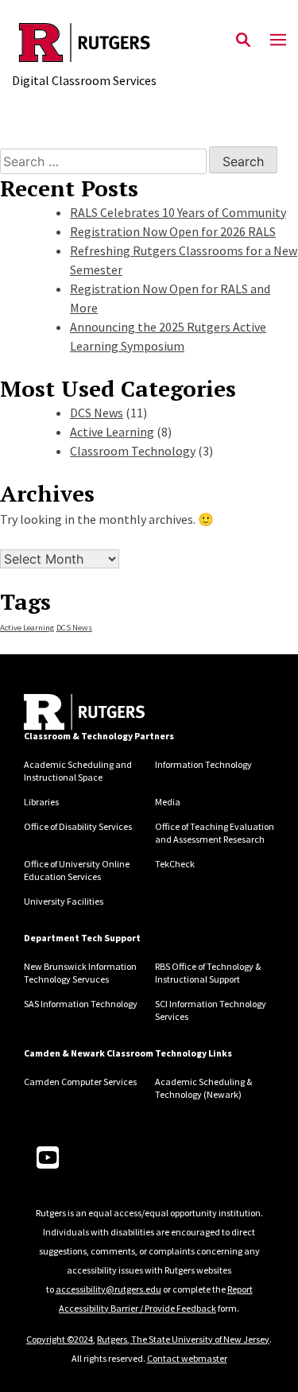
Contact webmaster (187, 1358)
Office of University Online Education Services (77, 870)
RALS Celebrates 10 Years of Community (178, 212)
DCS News (96, 413)
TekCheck (175, 864)
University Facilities (63, 901)
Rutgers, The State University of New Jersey (183, 1339)
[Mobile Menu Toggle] (278, 40)
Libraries (41, 802)
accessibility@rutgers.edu (108, 1289)
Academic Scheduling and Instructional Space (78, 770)
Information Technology (203, 764)
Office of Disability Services (78, 826)
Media (167, 802)
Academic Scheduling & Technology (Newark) (203, 1088)
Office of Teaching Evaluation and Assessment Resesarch (214, 832)
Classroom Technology (132, 451)
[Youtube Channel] (48, 1158)
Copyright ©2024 (59, 1339)
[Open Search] (243, 40)
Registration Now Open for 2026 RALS (173, 231)
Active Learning (112, 432)
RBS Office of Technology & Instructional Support (208, 972)
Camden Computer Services (80, 1082)
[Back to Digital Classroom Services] (84, 42)
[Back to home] (84, 712)
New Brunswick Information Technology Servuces (80, 972)
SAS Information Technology (80, 1004)
